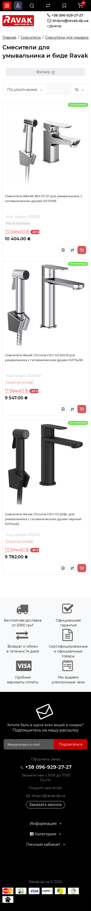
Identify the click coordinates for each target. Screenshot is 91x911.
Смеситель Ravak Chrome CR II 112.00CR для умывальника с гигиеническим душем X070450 (44, 357)
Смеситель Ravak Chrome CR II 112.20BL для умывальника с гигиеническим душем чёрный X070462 (43, 519)
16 (77, 89)
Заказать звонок (45, 804)
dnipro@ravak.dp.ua (48, 796)
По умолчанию (22, 89)
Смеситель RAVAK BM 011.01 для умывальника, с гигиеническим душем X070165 (43, 198)
